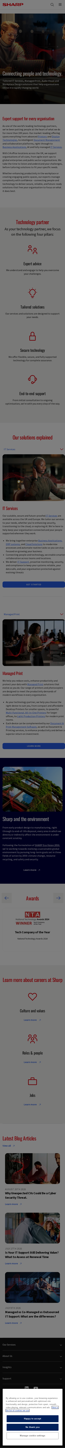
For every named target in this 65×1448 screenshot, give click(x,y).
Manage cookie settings (32, 1435)
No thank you (33, 1427)
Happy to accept (32, 1418)
